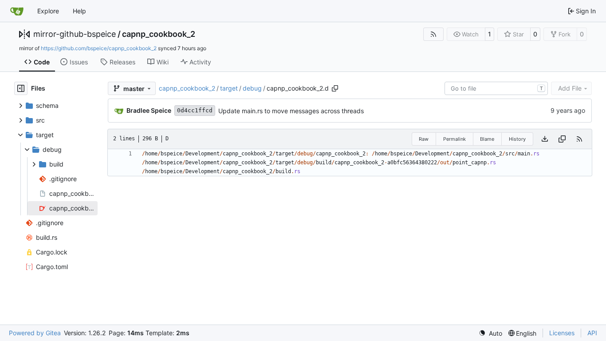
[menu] (490, 333)
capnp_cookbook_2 (158, 34)
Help (79, 11)
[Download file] (545, 139)
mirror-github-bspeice (74, 34)
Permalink (454, 139)
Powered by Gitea (35, 333)
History (517, 139)
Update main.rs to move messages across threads (291, 111)
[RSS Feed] (433, 34)
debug (252, 88)
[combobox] (496, 88)
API (592, 333)
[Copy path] (335, 88)
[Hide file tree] (21, 88)
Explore (48, 11)
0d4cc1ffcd (194, 110)
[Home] (16, 11)
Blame (487, 139)
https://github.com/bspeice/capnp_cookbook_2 (99, 48)
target (229, 88)
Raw (424, 139)
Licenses (562, 333)
